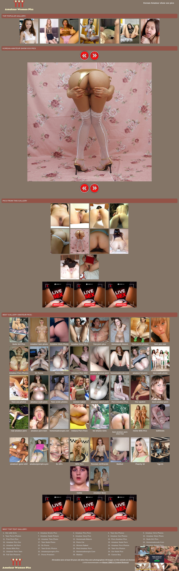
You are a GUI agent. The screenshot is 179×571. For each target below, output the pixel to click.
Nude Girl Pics (152, 539)
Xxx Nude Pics (117, 552)
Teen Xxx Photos (118, 548)
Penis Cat (80, 542)
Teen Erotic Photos (49, 548)
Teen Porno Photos (13, 536)
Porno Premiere (47, 555)
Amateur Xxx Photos (118, 536)
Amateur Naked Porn (154, 545)
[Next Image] (94, 60)
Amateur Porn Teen (14, 552)
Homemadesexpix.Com (85, 552)
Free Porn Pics (12, 539)
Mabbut (79, 555)
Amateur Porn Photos (120, 545)
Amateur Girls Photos (154, 533)
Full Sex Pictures (13, 555)
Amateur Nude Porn (119, 542)
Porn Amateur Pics (119, 539)
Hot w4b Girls (11, 533)
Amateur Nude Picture (49, 536)
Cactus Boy (116, 555)
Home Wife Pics (12, 548)
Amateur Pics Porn (83, 533)
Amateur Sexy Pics (83, 536)
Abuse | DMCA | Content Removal (115, 562)
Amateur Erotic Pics (48, 533)
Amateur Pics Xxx (13, 542)
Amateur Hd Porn (13, 545)
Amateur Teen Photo (49, 539)
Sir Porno (45, 545)
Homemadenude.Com (155, 542)
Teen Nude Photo (48, 542)
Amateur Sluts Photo (155, 536)
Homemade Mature (84, 539)
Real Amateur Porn (84, 548)
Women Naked (82, 545)
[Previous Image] (85, 60)
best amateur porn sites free (119, 433)
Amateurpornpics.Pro (50, 552)
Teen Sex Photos (117, 533)
